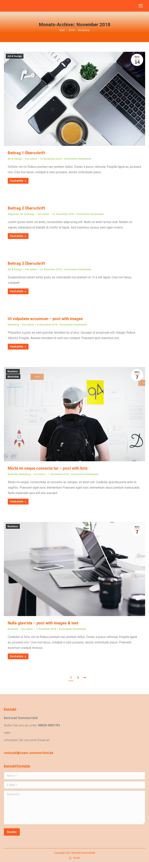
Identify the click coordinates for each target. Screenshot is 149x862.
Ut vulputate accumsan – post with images (45, 318)
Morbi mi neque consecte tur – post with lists (48, 468)
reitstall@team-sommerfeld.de (28, 753)
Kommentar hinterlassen (77, 158)
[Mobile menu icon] (140, 5)
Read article (16, 180)
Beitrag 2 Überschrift (26, 208)
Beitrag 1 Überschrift (26, 153)
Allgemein (13, 214)
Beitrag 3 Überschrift (26, 263)
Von (31, 158)
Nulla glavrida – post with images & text (43, 623)
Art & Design (15, 56)
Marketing (13, 324)
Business (13, 371)
